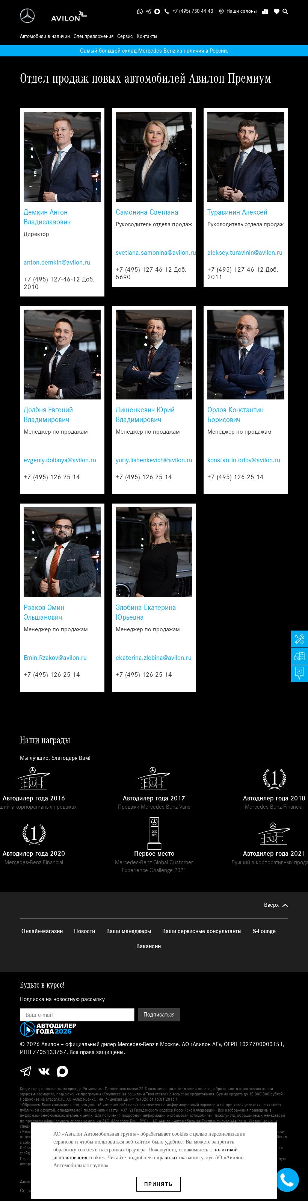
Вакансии (148, 946)
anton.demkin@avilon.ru (57, 262)
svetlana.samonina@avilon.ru (156, 253)
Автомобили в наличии (45, 36)
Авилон (28, 1181)
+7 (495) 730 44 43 (192, 11)
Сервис (125, 36)
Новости (84, 931)
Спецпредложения (93, 36)
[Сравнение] (265, 11)
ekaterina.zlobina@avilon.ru (154, 658)
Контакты (147, 36)
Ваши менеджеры (128, 931)
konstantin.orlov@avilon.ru (243, 460)
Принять (158, 1184)
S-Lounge (264, 931)
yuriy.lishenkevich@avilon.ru (154, 460)
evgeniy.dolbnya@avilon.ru (60, 460)
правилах (167, 1157)
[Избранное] (275, 11)
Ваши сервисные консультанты (202, 931)
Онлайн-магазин (42, 931)
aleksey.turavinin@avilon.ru (244, 253)
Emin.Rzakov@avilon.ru (55, 658)
